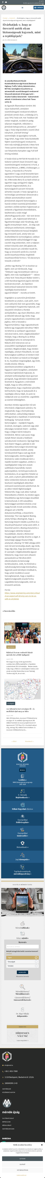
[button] (42, 1145)
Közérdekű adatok (8, 1092)
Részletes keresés (22, 976)
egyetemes (11, 647)
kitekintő (14, 40)
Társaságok (11, 962)
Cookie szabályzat (21, 1175)
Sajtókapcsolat (8, 1118)
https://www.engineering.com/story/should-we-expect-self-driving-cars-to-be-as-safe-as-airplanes (22, 596)
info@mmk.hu (8, 1065)
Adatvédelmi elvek (8, 1129)
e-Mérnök (39, 7)
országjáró (10, 703)
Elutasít (22, 1164)
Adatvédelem (6, 1089)
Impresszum (6, 1122)
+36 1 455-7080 (11, 1071)
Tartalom (10, 966)
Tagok (10, 958)
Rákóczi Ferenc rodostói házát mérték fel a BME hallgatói (19, 653)
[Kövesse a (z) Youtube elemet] (6, 2)
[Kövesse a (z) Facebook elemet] (2, 2)
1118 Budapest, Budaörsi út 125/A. (19, 1077)
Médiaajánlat (6, 1125)
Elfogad (22, 1159)
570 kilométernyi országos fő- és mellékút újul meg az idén (20, 710)
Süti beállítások (22, 1170)
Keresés (22, 972)
